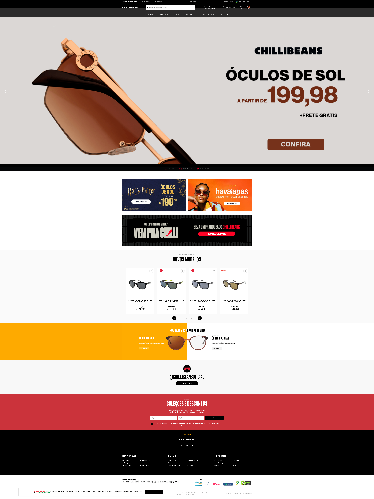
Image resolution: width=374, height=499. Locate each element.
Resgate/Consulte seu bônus (206, 14)
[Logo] (131, 7)
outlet (234, 465)
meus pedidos (172, 460)
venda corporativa (127, 463)
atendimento (158, 1)
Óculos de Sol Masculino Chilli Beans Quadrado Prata (202, 301)
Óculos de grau (163, 14)
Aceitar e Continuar (153, 492)
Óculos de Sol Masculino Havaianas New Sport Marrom (234, 301)
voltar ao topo (187, 434)
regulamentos (190, 468)
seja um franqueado (227, 1)
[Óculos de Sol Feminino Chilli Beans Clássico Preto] (140, 284)
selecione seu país (244, 1)
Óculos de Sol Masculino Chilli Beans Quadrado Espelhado (171, 301)
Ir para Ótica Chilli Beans (130, 1)
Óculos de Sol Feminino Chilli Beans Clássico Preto (140, 301)
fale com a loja (172, 463)
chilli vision (171, 468)
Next (370, 91)
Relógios (176, 14)
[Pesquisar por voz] (147, 7)
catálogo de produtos (220, 468)
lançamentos (236, 463)
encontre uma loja (127, 465)
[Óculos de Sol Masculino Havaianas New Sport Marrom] (234, 284)
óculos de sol (218, 460)
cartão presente (144, 463)
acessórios (236, 460)
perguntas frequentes (192, 460)
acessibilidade (146, 1)
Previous (4, 91)
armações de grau (219, 463)
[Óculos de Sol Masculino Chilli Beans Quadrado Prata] (203, 284)
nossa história (126, 460)
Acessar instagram (187, 383)
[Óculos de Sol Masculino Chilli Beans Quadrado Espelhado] (171, 284)
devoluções (190, 465)
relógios (216, 465)
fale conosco (190, 463)
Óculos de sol (149, 14)
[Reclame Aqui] (236, 485)
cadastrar (214, 418)
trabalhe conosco (145, 465)
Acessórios (188, 14)
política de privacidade (174, 465)
